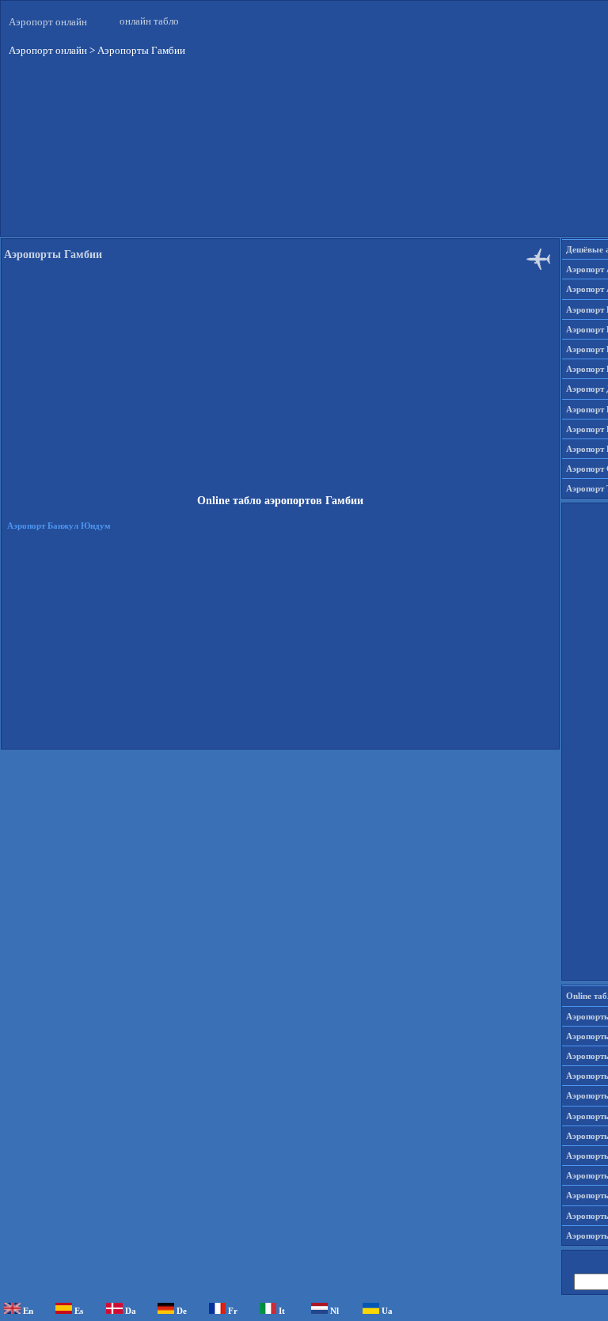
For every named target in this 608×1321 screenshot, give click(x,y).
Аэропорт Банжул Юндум (59, 525)
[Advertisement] (280, 383)
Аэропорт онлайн (48, 22)
